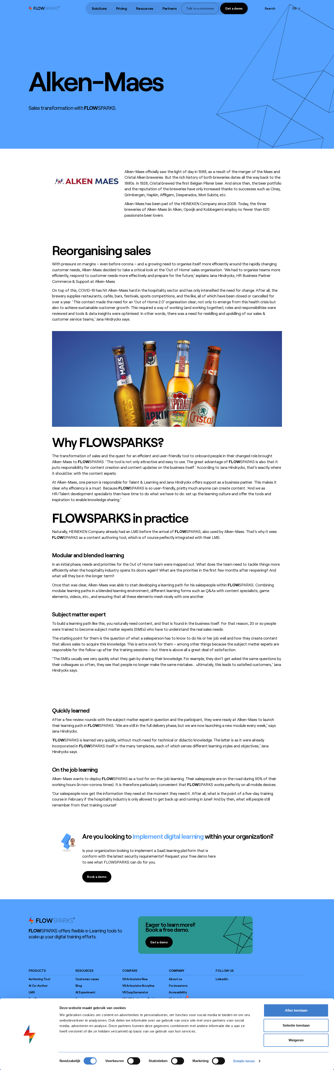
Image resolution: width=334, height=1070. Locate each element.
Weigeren (296, 1040)
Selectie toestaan (296, 1025)
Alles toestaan (296, 1010)
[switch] (133, 1061)
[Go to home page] (52, 920)
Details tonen (243, 1061)
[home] (44, 8)
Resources (144, 8)
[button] (99, 8)
